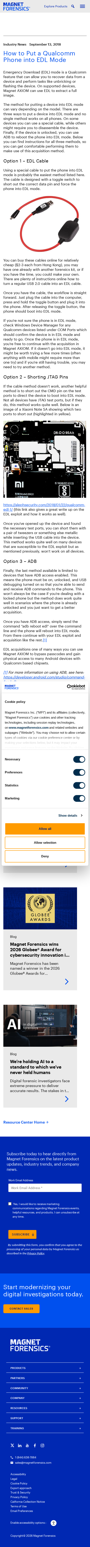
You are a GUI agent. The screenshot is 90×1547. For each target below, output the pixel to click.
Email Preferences (21, 1511)
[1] (45, 640)
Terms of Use (18, 1506)
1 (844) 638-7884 (25, 1457)
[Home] (30, 1345)
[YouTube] (27, 1445)
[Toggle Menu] (82, 6)
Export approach (21, 1488)
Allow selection (45, 842)
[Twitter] (12, 1445)
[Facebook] (35, 1445)
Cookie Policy (18, 1483)
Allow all (45, 828)
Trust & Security (20, 1492)
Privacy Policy (19, 1497)
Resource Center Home (24, 1122)
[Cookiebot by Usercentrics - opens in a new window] (67, 687)
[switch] (79, 772)
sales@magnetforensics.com (33, 1462)
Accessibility (18, 1474)
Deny (45, 856)
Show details (67, 815)
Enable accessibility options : (28, 1522)
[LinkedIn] (20, 1445)
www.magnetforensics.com (28, 727)
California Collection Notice (27, 1501)
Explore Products (55, 6)
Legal (13, 1478)
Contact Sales (21, 1308)
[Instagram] (42, 1445)
